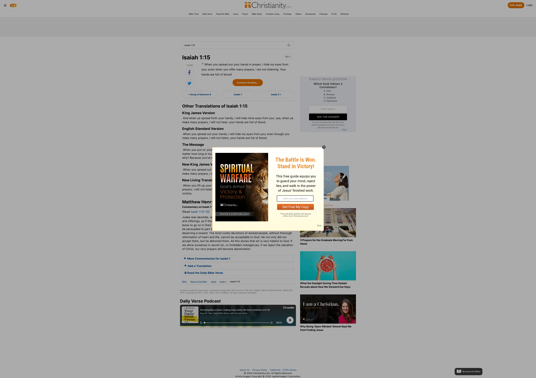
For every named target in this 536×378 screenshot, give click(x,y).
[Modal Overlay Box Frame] (268, 189)
